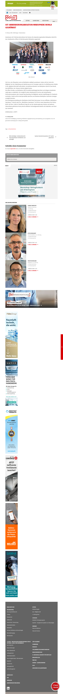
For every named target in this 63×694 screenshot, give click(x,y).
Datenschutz (10, 675)
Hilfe (33, 665)
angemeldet (13, 148)
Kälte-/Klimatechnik (11, 650)
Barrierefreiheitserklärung (13, 683)
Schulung (34, 617)
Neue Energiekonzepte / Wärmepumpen (15, 658)
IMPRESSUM (9, 680)
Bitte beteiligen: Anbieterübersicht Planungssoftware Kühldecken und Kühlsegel (17, 137)
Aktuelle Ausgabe (35, 609)
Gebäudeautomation (11, 625)
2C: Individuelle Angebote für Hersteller (41, 654)
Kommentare (35, 644)
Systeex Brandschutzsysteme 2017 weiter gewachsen (44, 136)
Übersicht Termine (36, 630)
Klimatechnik (36, 20)
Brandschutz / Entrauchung (12, 622)
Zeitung (34, 607)
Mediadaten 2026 (36, 657)
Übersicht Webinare (36, 628)
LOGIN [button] (20, 12)
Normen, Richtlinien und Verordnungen (15, 630)
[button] (29, 12)
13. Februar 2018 (8, 33)
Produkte (34, 646)
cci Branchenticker (12, 129)
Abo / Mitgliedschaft (36, 611)
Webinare (34, 626)
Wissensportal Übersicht (12, 611)
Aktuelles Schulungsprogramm (38, 620)
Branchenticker (10, 607)
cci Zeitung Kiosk (35, 614)
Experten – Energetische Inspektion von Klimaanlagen (43, 622)
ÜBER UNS (34, 660)
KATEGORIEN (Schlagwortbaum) (39, 668)
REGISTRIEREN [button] (25, 12)
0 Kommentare (22, 33)
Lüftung (28, 20)
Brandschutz (9, 663)
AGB (8, 677)
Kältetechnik (45, 20)
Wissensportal (10, 609)
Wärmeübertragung (11, 633)
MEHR (54, 21)
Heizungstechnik (10, 666)
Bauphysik (9, 661)
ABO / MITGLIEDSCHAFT (14, 12)
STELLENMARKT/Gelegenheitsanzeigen (40, 649)
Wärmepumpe (10, 635)
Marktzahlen (9, 627)
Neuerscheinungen (11, 647)
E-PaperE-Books (55, 686)
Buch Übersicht (10, 645)
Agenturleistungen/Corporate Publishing (31, 10)
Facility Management (11, 669)
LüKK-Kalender (35, 641)
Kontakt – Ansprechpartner (38, 662)
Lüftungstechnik (10, 653)
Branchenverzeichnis (17, 10)
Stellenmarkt (9, 10)
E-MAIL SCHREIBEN (32, 217)
